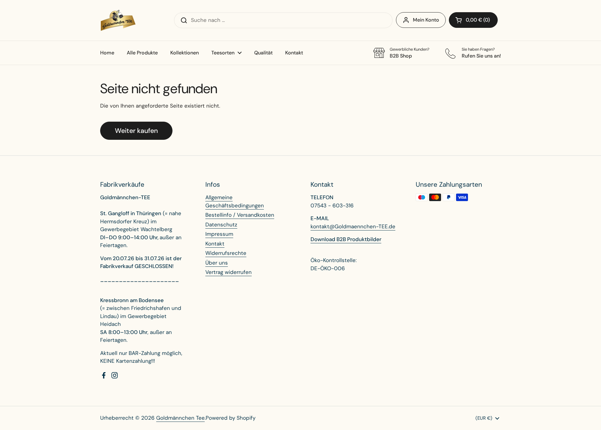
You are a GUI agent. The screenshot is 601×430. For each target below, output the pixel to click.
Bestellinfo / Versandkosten (239, 214)
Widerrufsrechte (225, 253)
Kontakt (214, 243)
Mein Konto (426, 20)
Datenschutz (221, 224)
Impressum (219, 233)
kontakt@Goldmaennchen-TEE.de (353, 226)
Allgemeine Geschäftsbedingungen (234, 201)
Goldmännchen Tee (180, 417)
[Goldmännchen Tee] (118, 20)
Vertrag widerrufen (228, 272)
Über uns (216, 262)
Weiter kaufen (136, 130)
